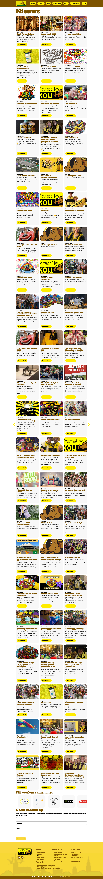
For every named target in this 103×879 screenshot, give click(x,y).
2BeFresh (65, 876)
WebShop (66, 3)
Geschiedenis (58, 852)
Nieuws (48, 3)
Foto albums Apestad (75, 3)
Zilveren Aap (58, 861)
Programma (33, 3)
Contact (75, 849)
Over (83, 3)
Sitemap (70, 876)
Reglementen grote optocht (46, 865)
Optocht (40, 3)
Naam (17, 817)
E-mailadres (19, 823)
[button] (89, 424)
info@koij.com (75, 861)
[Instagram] (22, 857)
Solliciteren (57, 856)
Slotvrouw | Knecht (57, 3)
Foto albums (41, 857)
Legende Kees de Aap (60, 854)
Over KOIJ (58, 849)
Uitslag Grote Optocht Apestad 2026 (48, 868)
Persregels (40, 859)
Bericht (18, 828)
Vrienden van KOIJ (60, 857)
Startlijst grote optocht (44, 867)
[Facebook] (19, 857)
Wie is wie (57, 859)
